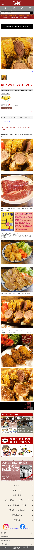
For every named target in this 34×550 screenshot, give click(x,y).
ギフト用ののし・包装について (17, 500)
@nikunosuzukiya (13, 528)
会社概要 (17, 520)
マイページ (22, 10)
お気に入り (13, 10)
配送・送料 (17, 490)
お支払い (17, 485)
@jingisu (27, 528)
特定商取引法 (5, 536)
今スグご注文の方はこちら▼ (17, 27)
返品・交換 (17, 495)
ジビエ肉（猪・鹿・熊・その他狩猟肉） (15, 16)
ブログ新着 (5, 10)
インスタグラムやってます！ (17, 505)
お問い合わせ (5, 544)
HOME (2, 16)
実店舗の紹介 (17, 515)
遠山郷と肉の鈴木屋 (17, 510)
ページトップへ (31, 408)
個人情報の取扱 (5, 540)
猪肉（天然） (30, 16)
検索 (31, 13)
